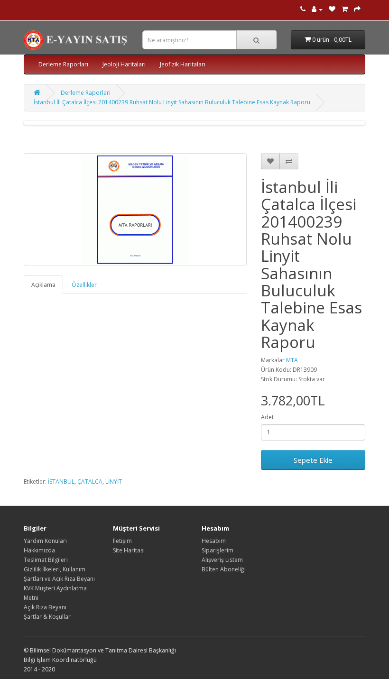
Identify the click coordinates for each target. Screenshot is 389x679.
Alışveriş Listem (222, 560)
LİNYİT (113, 481)
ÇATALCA (89, 481)
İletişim (122, 541)
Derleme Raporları (63, 64)
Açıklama (43, 285)
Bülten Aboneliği (224, 569)
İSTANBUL (61, 481)
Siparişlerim (217, 550)
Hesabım (214, 541)
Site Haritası (129, 550)
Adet (267, 417)
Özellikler (84, 285)
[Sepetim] (345, 9)
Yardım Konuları (45, 541)
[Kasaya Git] (357, 9)
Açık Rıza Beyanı (45, 607)
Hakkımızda (39, 550)
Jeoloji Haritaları (124, 64)
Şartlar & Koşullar (47, 617)
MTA (292, 360)
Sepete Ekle (313, 460)
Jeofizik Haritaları (182, 64)
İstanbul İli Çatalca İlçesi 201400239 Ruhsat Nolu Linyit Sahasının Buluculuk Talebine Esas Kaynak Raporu (172, 102)
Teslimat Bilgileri (46, 560)
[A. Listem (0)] (332, 9)
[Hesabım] (317, 9)
